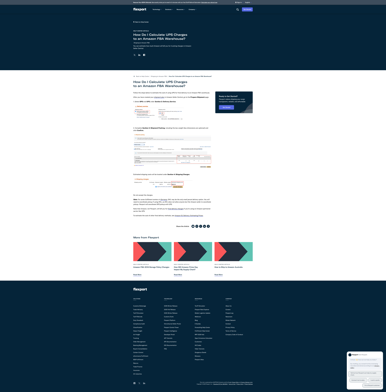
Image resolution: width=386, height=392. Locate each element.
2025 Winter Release (170, 313)
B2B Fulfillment (138, 359)
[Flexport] (139, 9)
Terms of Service (231, 331)
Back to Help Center (142, 76)
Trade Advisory (138, 309)
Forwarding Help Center (202, 327)
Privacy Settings (249, 384)
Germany (163, 199)
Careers (228, 309)
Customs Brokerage (139, 306)
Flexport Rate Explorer (202, 309)
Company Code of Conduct (234, 334)
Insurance (136, 370)
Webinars (198, 317)
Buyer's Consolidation (140, 349)
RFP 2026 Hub (199, 334)
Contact (228, 324)
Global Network (231, 320)
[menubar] (193, 9)
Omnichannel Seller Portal (172, 324)
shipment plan (159, 97)
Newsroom (229, 317)
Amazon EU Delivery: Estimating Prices (189, 216)
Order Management (139, 342)
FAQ (165, 349)
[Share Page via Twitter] (200, 226)
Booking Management (140, 345)
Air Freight (136, 334)
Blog (196, 320)
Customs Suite (168, 317)
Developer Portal (169, 334)
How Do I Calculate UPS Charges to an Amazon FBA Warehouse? (190, 76)
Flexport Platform (169, 320)
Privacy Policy (230, 327)
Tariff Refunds (137, 317)
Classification (137, 327)
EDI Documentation (170, 345)
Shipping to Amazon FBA (142, 43)
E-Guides (198, 324)
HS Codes (198, 345)
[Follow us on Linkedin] (139, 55)
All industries (137, 374)
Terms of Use (232, 384)
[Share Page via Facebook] (208, 226)
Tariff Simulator (138, 313)
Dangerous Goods (200, 352)
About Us (228, 306)
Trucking (136, 338)
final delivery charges (175, 209)
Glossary (197, 356)
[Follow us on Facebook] (144, 55)
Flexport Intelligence (170, 331)
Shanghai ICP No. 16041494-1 (220, 384)
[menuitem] (157, 9)
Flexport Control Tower (171, 327)
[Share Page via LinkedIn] (204, 226)
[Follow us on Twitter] (134, 55)
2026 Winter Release (170, 306)
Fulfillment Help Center (202, 331)
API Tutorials (168, 338)
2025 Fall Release (170, 309)
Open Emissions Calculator (203, 338)
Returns (135, 363)
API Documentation (170, 342)
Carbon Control (138, 352)
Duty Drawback (138, 320)
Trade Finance (137, 367)
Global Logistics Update (202, 313)
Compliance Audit (139, 324)
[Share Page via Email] (193, 226)
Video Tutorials (199, 349)
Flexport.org (229, 313)
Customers (198, 342)
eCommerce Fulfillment (140, 356)
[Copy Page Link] (196, 226)
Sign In (239, 2)
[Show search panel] (237, 9)
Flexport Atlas (199, 359)
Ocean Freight (137, 331)
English (247, 2)
